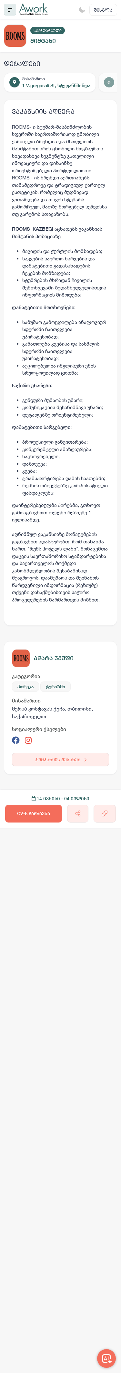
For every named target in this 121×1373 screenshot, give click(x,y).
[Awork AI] (106, 1358)
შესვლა (103, 10)
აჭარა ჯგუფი (54, 658)
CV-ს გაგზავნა (33, 813)
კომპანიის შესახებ (58, 759)
